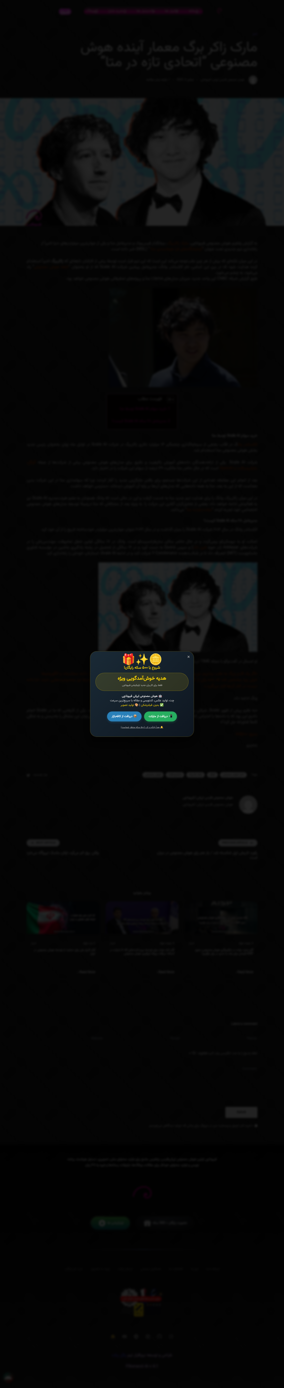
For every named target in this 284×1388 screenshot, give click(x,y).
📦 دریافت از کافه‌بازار (124, 716)
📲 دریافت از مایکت (160, 716)
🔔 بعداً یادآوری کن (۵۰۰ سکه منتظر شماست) (142, 727)
